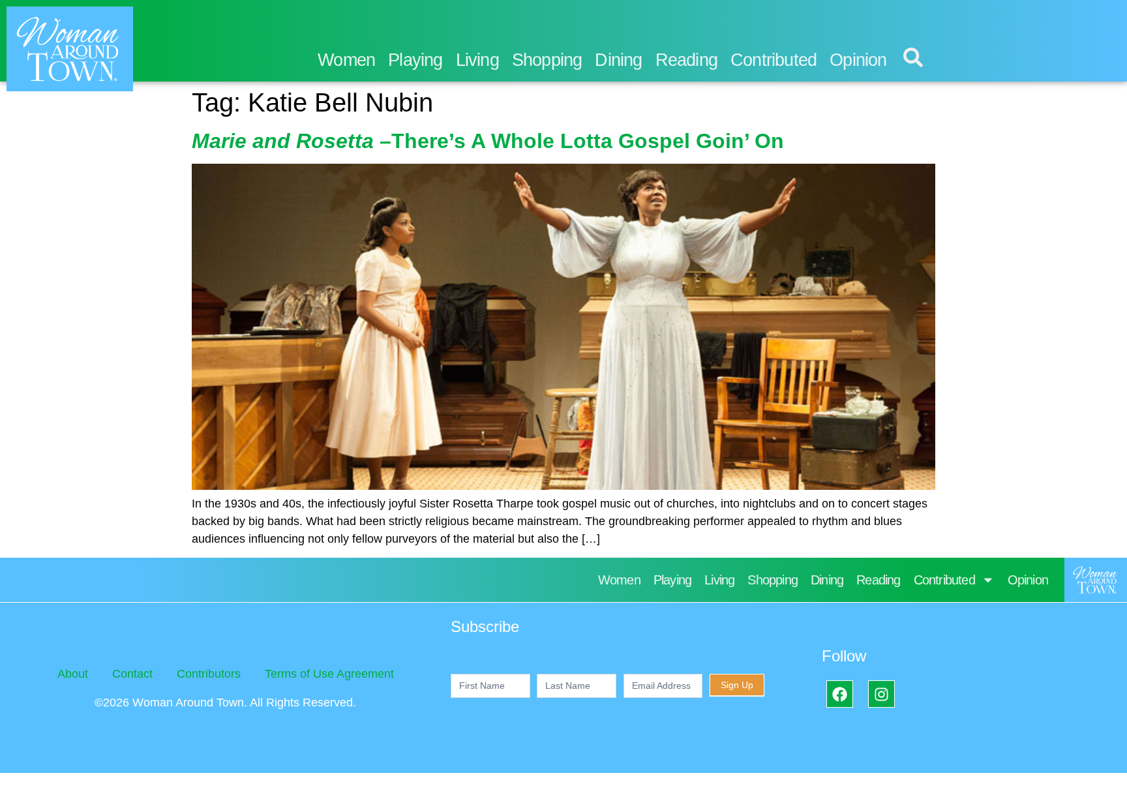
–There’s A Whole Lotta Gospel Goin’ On (488, 141)
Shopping (547, 60)
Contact (132, 673)
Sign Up (737, 685)
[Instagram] (881, 693)
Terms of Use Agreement (329, 673)
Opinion (858, 60)
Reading (686, 60)
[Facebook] (839, 693)
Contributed (773, 60)
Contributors (209, 673)
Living (477, 60)
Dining (618, 60)
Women (346, 60)
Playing (415, 60)
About (72, 673)
